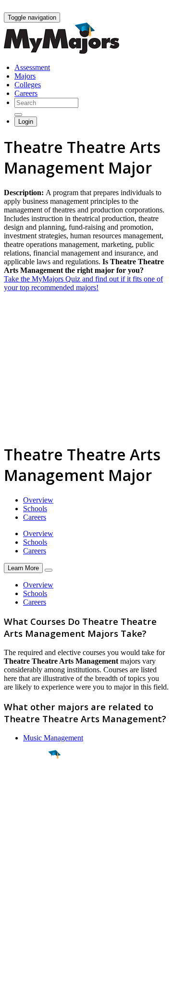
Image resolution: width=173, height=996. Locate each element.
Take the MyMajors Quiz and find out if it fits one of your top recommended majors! (83, 283)
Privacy (39, 984)
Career (28, 828)
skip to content (149, 7)
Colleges (27, 85)
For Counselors (27, 892)
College (29, 807)
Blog (11, 927)
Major (26, 787)
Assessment (32, 67)
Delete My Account (33, 918)
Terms (13, 984)
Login (25, 121)
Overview (38, 500)
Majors (25, 76)
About (15, 864)
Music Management (53, 738)
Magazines (20, 909)
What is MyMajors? (34, 883)
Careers (25, 93)
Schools (35, 508)
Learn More (23, 568)
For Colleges (23, 901)
